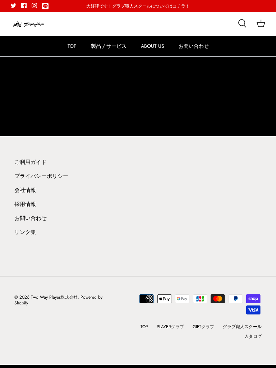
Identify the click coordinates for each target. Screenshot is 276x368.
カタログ (253, 336)
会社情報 (25, 190)
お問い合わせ (194, 46)
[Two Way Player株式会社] (29, 23)
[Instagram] (34, 5)
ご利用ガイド (30, 162)
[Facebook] (24, 5)
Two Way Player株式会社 (54, 297)
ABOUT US (152, 46)
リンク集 (25, 232)
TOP (72, 46)
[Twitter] (13, 5)
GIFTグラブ (203, 326)
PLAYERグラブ (170, 326)
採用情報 (25, 204)
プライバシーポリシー (41, 176)
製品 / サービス (108, 46)
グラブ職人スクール (242, 326)
